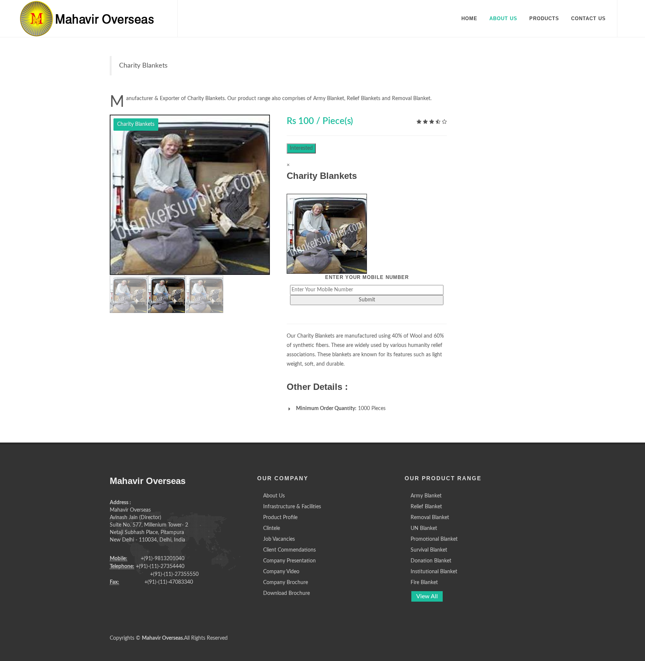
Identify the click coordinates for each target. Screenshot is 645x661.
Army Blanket (426, 496)
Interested (301, 148)
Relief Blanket (426, 506)
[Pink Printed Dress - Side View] (190, 195)
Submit (367, 299)
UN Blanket (424, 528)
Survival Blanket (429, 550)
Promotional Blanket (434, 539)
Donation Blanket (431, 561)
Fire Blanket (424, 582)
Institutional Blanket (434, 571)
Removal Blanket (430, 517)
